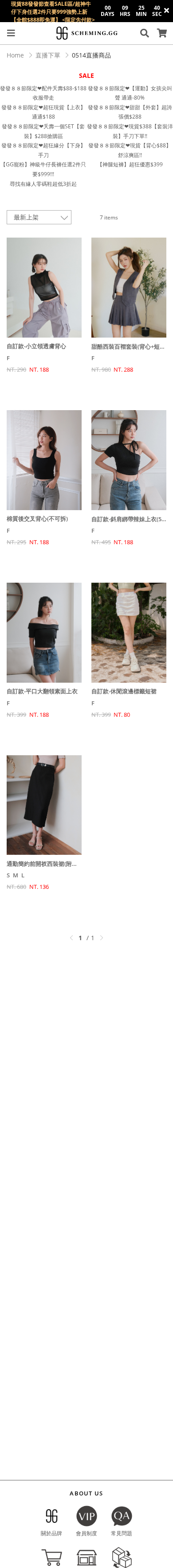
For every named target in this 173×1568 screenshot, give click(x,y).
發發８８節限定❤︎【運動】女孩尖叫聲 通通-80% (130, 93)
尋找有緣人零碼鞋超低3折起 (43, 184)
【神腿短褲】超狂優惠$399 (130, 164)
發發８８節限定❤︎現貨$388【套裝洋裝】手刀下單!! (130, 131)
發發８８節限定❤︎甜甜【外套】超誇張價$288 (130, 112)
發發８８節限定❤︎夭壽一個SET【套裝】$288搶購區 (43, 131)
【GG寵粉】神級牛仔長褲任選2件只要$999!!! (43, 169)
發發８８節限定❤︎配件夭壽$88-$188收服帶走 (43, 93)
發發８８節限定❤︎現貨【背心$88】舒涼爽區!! (129, 150)
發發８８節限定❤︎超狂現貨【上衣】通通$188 (43, 112)
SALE (86, 75)
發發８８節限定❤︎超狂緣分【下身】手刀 (43, 150)
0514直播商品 (91, 55)
